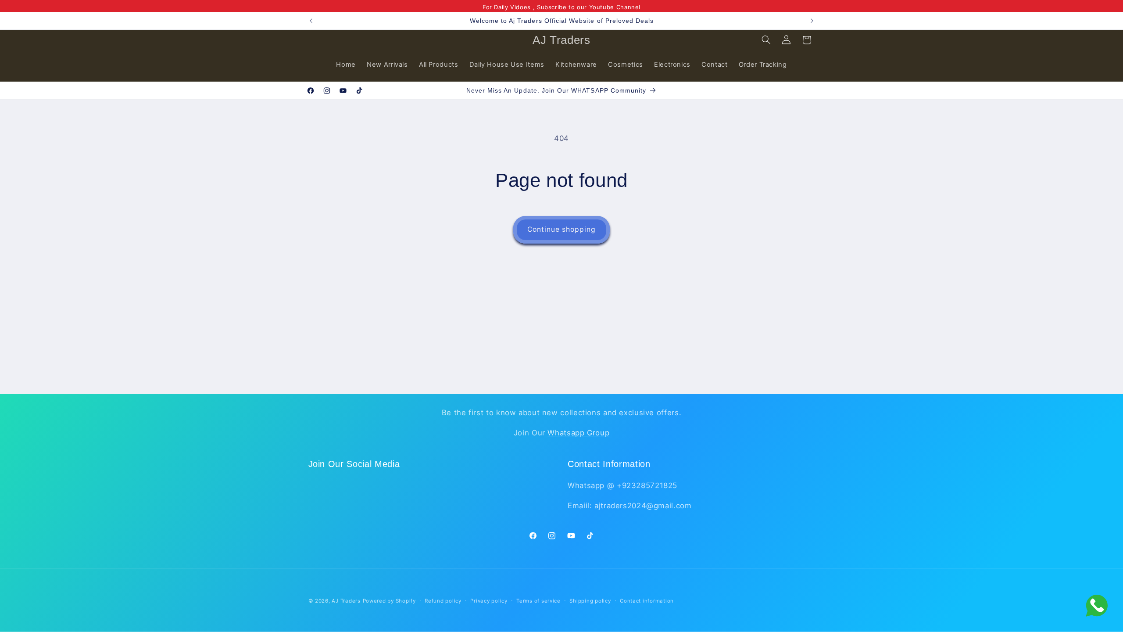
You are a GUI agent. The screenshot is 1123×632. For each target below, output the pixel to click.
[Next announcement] (812, 20)
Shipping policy (590, 601)
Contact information (647, 601)
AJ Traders (346, 601)
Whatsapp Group (578, 432)
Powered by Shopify (389, 601)
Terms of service (538, 601)
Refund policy (443, 601)
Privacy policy (488, 601)
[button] (766, 40)
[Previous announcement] (311, 20)
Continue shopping (561, 229)
